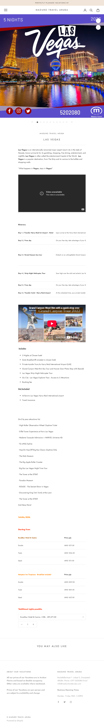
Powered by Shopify (15, 720)
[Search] (91, 10)
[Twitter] (65, 701)
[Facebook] (58, 701)
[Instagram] (71, 701)
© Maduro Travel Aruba (19, 717)
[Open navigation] (5, 10)
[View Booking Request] (98, 10)
